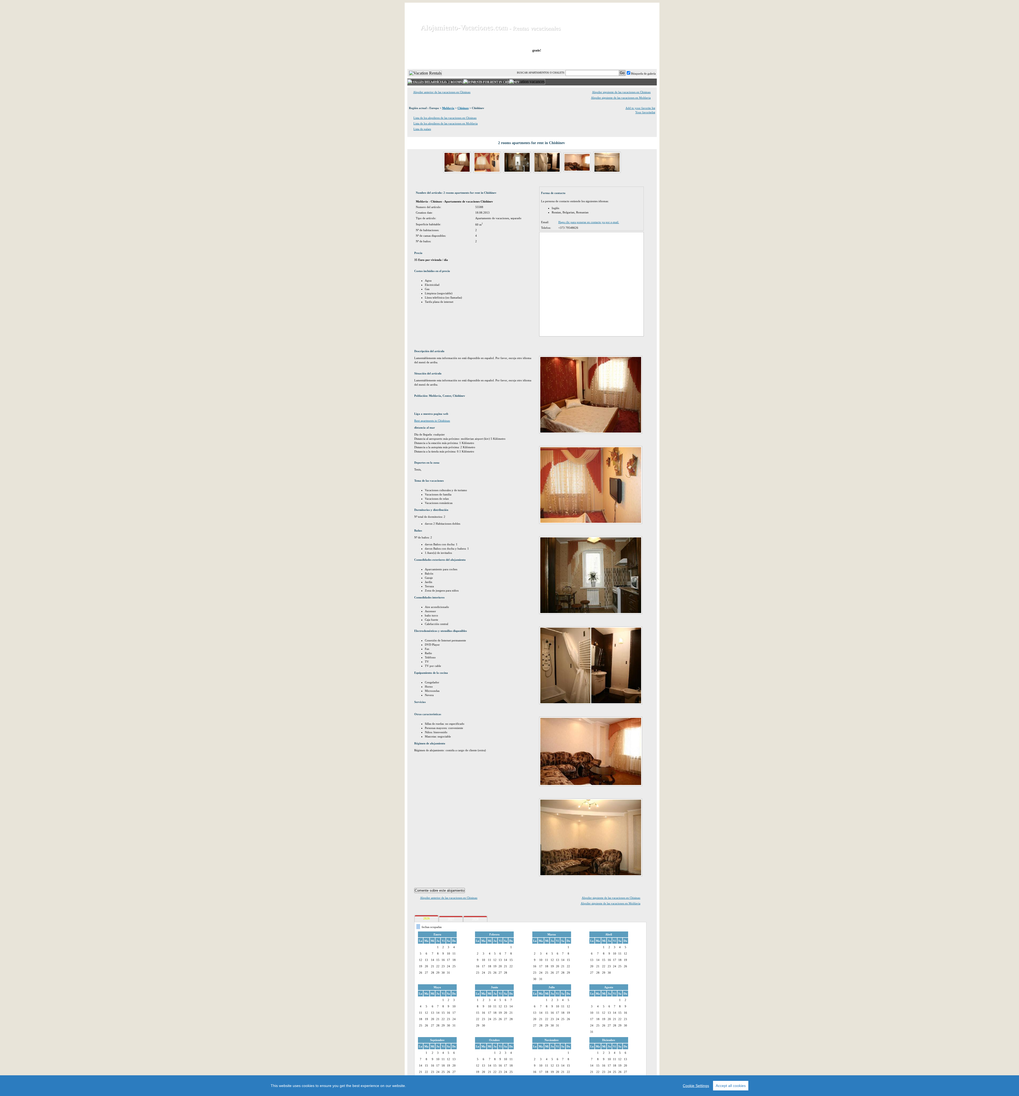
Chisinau (463, 108)
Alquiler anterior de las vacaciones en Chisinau (441, 92)
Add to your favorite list (640, 108)
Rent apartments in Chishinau (432, 420)
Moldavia (448, 108)
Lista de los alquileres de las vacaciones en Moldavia (445, 123)
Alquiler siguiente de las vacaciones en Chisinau (621, 92)
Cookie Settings (696, 1086)
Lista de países (422, 129)
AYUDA (639, 60)
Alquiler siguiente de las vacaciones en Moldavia (621, 97)
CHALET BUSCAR (476, 60)
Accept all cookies (731, 1086)
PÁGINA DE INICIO (429, 60)
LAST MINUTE (568, 60)
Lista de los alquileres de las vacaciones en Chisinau (445, 117)
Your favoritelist (645, 112)
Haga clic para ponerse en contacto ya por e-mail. (588, 222)
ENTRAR (603, 60)
